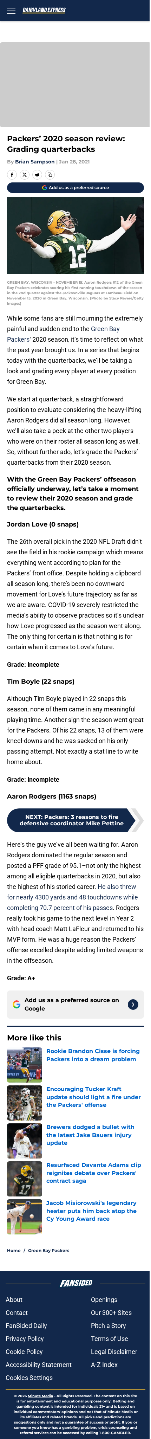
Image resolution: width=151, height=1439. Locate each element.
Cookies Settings (29, 1377)
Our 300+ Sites (111, 1312)
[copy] (50, 175)
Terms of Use (109, 1338)
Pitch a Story (108, 1325)
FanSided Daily (26, 1325)
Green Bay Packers (48, 1250)
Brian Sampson (35, 162)
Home (14, 1250)
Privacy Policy (25, 1338)
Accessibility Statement (39, 1364)
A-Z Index (104, 1364)
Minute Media (40, 1396)
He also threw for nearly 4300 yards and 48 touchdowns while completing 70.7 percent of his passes (72, 897)
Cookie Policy (24, 1351)
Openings (104, 1299)
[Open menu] (11, 10)
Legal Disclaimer (114, 1351)
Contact (17, 1312)
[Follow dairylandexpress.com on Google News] (133, 1004)
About (14, 1299)
